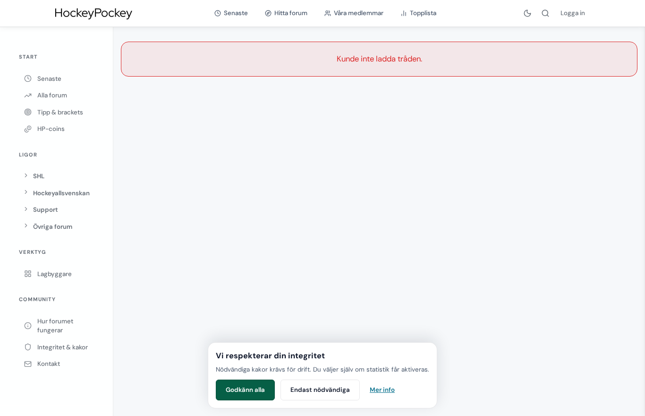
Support (45, 210)
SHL (38, 176)
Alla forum (52, 95)
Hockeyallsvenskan (61, 193)
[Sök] (545, 13)
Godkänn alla (245, 390)
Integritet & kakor (62, 347)
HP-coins (51, 129)
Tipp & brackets (60, 112)
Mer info (382, 390)
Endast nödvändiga (320, 390)
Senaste (49, 79)
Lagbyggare (54, 274)
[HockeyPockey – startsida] (93, 13)
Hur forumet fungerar (55, 326)
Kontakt (48, 364)
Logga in (572, 13)
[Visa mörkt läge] (527, 13)
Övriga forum (52, 227)
